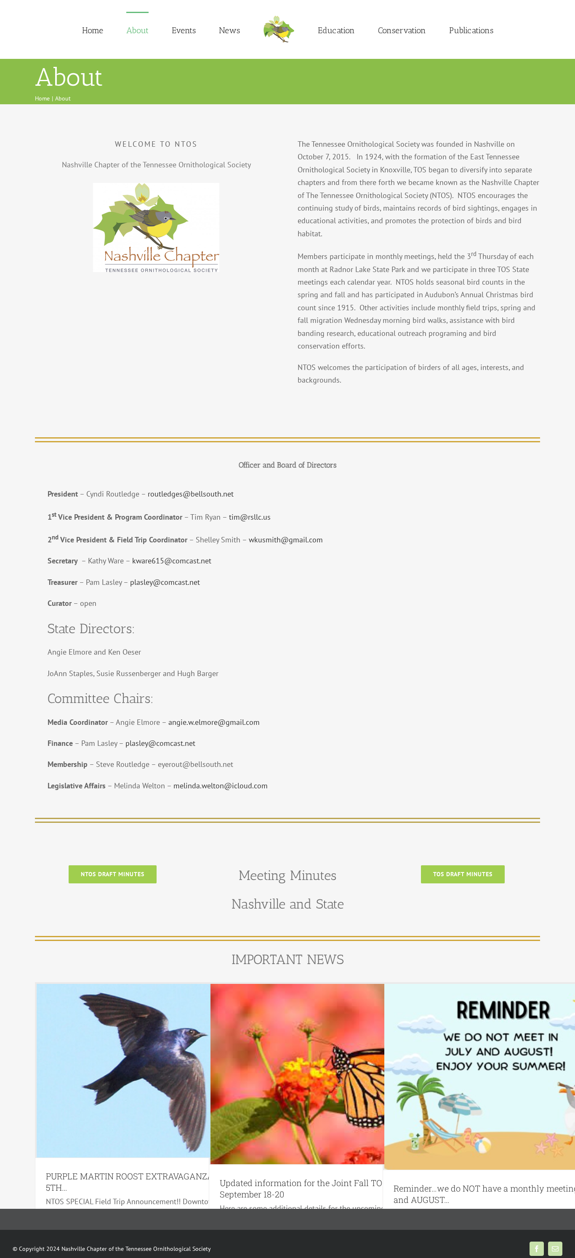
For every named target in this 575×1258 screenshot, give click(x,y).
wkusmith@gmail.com (286, 539)
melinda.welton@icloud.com (220, 785)
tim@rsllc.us (250, 517)
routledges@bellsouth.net (191, 494)
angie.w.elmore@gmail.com (214, 722)
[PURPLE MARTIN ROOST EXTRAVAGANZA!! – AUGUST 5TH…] (157, 1071)
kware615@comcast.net (171, 561)
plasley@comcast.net (165, 582)
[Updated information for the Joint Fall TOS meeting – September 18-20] (330, 1074)
